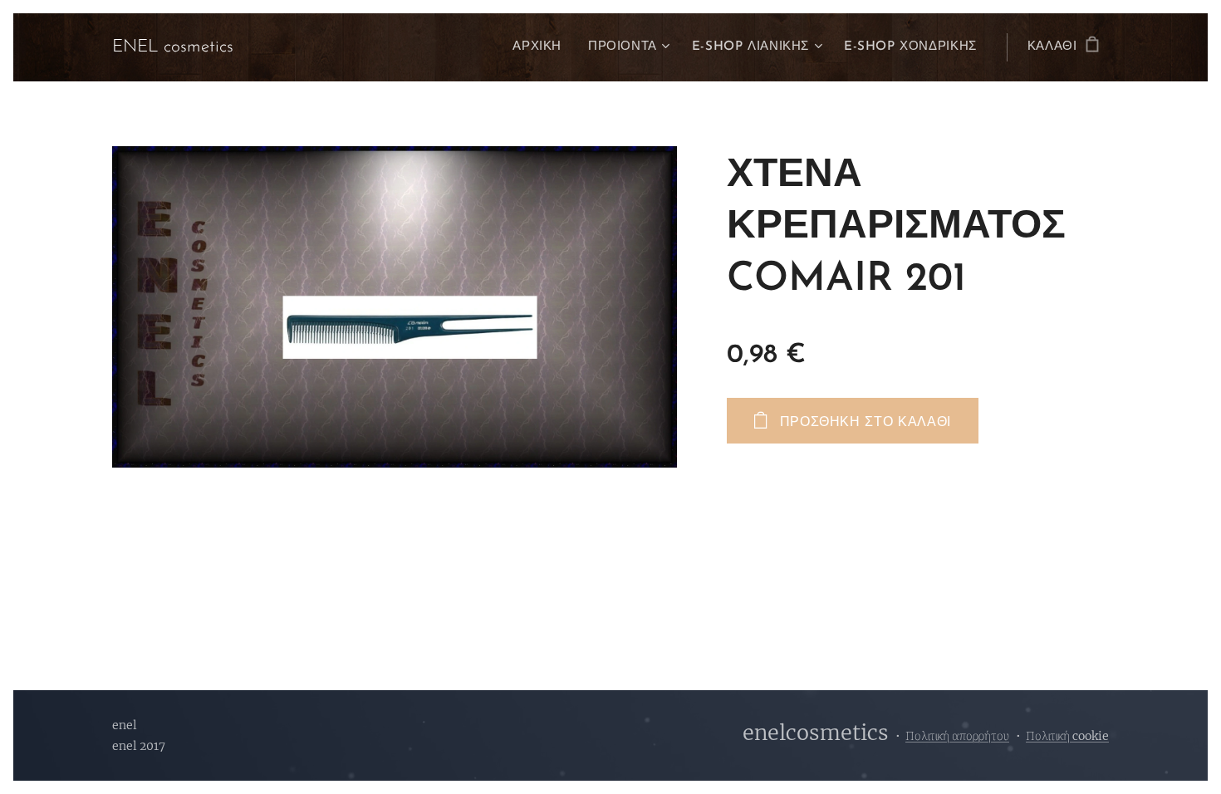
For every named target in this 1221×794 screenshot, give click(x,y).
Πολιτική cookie (1067, 735)
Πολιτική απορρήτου (957, 735)
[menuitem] (541, 47)
